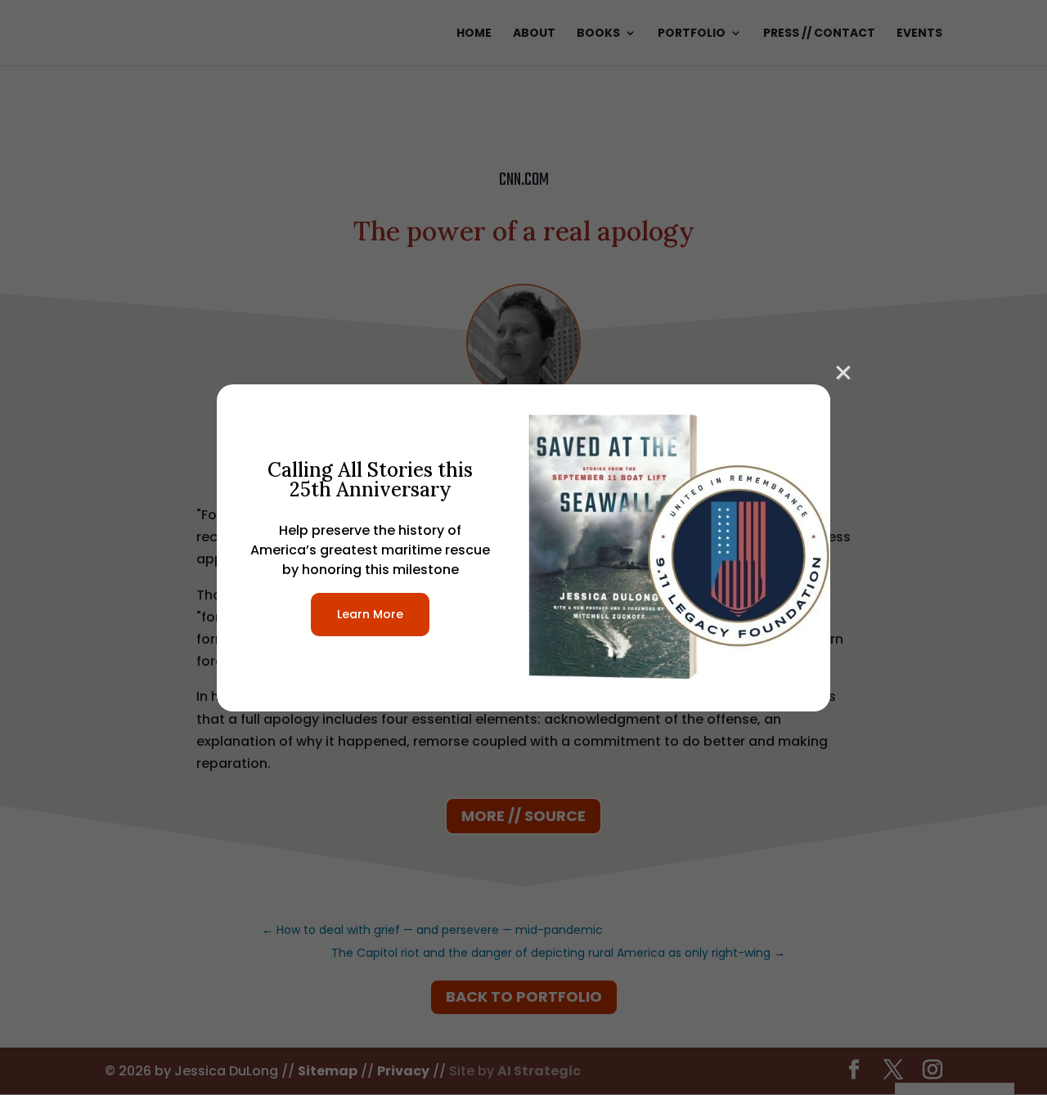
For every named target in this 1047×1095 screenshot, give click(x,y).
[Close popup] (843, 370)
